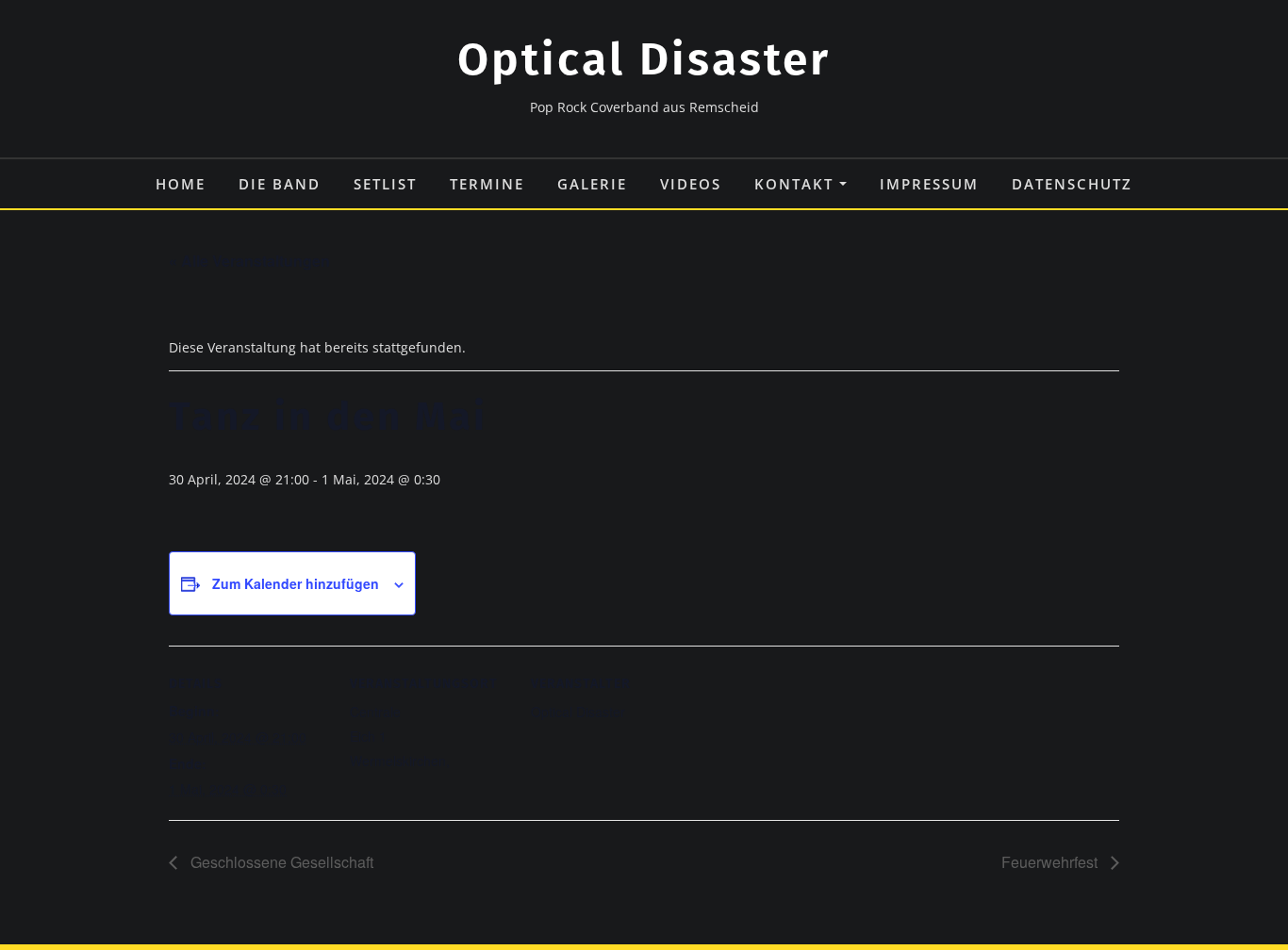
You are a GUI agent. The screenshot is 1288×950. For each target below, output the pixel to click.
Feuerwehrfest (1051, 862)
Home (181, 183)
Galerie (592, 183)
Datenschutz (1072, 183)
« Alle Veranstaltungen (249, 260)
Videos (690, 183)
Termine (487, 183)
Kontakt (796, 183)
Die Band (280, 183)
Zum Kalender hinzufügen (295, 583)
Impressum (929, 183)
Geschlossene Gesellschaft (280, 862)
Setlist (385, 183)
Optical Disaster (644, 59)
